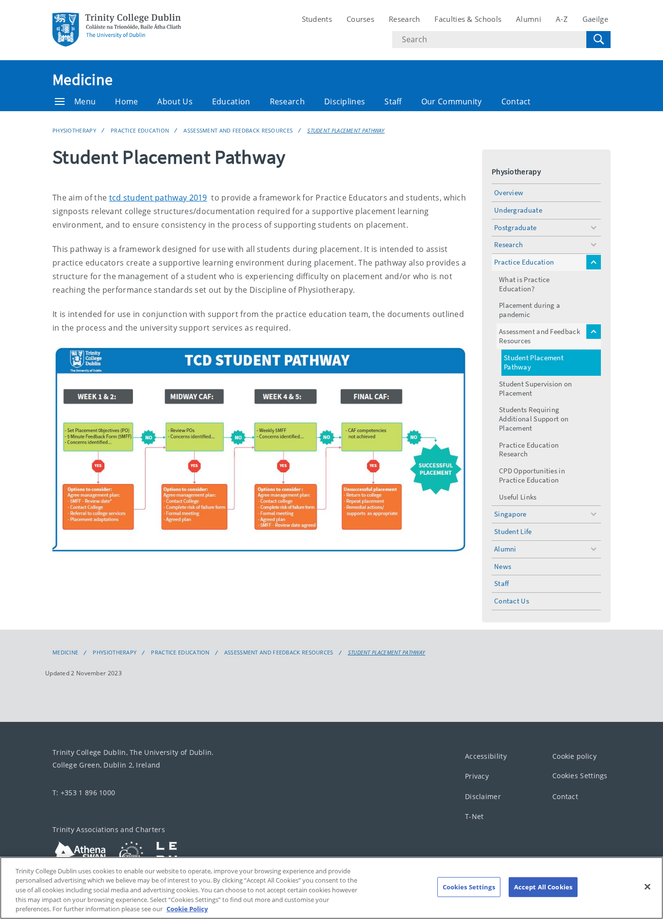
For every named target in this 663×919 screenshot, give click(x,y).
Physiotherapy (74, 130)
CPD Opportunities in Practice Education (532, 475)
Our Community (451, 101)
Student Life (513, 531)
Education (231, 101)
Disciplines (344, 101)
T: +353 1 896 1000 (83, 792)
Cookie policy (574, 756)
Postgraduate (515, 227)
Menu (85, 101)
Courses (360, 19)
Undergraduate (518, 210)
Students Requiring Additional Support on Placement (533, 419)
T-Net (474, 816)
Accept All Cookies (543, 887)
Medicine (82, 79)
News (502, 566)
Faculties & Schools (467, 19)
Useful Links (518, 496)
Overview (508, 192)
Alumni (528, 19)
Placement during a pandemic (529, 310)
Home (126, 101)
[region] (331, 888)
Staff (393, 101)
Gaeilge (595, 19)
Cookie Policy (187, 908)
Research (404, 19)
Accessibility (486, 756)
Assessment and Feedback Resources (238, 130)
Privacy (477, 776)
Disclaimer (483, 796)
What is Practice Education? (524, 284)
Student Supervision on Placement (535, 388)
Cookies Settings (580, 775)
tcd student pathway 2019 (158, 197)
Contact (516, 101)
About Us (174, 101)
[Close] (647, 887)
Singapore (510, 513)
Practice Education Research (529, 449)
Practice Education (140, 130)
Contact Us (511, 600)
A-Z (562, 19)
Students (317, 19)
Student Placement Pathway (346, 130)
